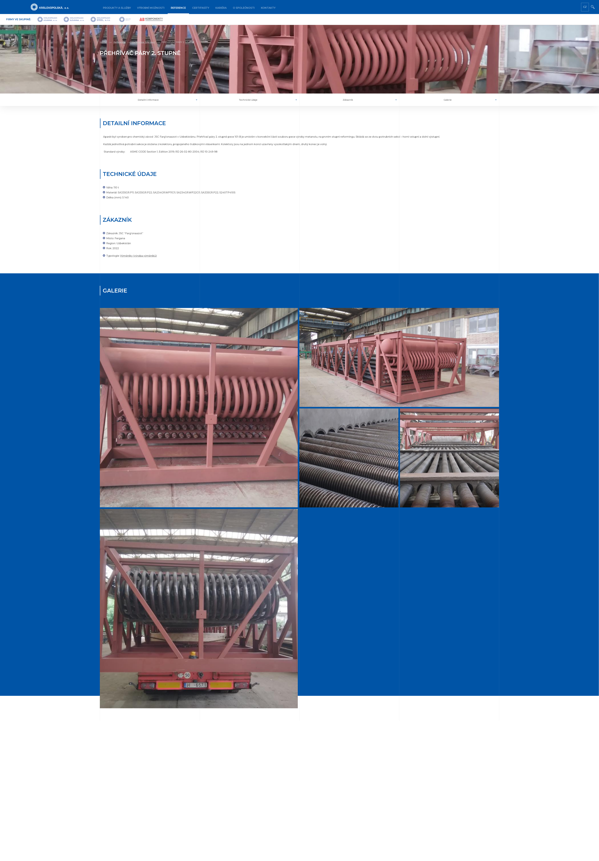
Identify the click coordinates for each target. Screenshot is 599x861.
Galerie (448, 99)
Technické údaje (248, 99)
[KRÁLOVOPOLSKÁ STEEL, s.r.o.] (100, 19)
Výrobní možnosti (151, 7)
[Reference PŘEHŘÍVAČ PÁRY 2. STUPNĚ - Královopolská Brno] (198, 407)
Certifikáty (200, 7)
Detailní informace (148, 99)
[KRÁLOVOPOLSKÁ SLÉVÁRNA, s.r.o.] (73, 19)
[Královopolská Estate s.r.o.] (125, 19)
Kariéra (221, 7)
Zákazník (348, 99)
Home (103, 42)
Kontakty (268, 7)
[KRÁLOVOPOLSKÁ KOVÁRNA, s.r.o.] (47, 19)
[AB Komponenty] (151, 19)
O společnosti (244, 7)
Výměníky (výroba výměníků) (138, 255)
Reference (178, 7)
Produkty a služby (117, 7)
